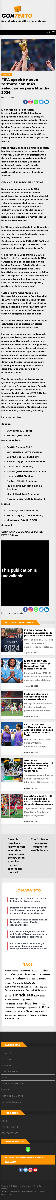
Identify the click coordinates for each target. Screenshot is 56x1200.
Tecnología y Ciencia (12, 1095)
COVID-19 (10, 979)
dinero (41, 978)
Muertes (31, 1003)
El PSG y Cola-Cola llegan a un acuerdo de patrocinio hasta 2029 (38, 633)
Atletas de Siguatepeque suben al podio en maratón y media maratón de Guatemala (38, 765)
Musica (42, 1004)
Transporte (23, 1015)
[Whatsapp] (36, 102)
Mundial (20, 613)
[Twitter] (41, 102)
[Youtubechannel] (35, 1170)
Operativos (32, 1008)
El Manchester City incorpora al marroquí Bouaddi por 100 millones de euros (37, 665)
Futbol (13, 613)
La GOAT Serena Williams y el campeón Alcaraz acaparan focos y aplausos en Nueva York (38, 729)
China (44, 970)
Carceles (35, 971)
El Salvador (34, 987)
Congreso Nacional (24, 974)
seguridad (40, 1012)
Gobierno (40, 990)
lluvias (8, 1000)
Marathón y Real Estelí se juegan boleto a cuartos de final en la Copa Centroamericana (38, 800)
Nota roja (6, 1065)
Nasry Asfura (10, 1008)
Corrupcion (45, 974)
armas (15, 971)
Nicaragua (21, 1008)
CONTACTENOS (9, 1133)
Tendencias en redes (12, 1083)
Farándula (19, 990)
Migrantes (26, 999)
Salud (30, 1011)
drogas (8, 983)
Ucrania (42, 1015)
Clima (7, 975)
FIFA (8, 613)
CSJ (33, 979)
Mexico (15, 1000)
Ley (36, 995)
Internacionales (9, 1071)
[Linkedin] (46, 102)
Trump (33, 1015)
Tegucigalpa (10, 1015)
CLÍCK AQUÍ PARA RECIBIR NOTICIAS (22, 182)
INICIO (5, 1121)
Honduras (23, 995)
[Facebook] (25, 102)
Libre (42, 996)
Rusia (21, 1011)
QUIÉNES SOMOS (11, 1127)
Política (44, 1007)
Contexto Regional (11, 1102)
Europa (9, 990)
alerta (8, 971)
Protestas (11, 1011)
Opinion (5, 1089)
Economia (18, 983)
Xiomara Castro (12, 1018)
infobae (6, 525)
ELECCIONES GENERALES (16, 987)
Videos (5, 1077)
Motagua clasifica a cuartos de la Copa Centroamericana (36, 696)
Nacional (6, 1053)
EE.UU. (29, 983)
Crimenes (23, 978)
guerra (8, 996)
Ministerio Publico (14, 1004)
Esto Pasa (6, 1059)
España (43, 987)
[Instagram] (30, 102)
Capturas (25, 970)
